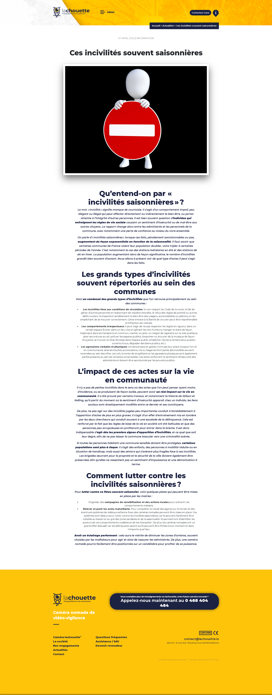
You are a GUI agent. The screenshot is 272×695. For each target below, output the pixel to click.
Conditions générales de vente (173, 660)
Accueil (156, 25)
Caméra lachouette (67, 637)
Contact (58, 654)
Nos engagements (66, 645)
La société (60, 641)
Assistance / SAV (107, 641)
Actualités (168, 25)
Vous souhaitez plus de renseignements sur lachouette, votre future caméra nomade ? (164, 601)
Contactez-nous (200, 12)
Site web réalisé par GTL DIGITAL (204, 660)
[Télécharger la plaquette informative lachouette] (216, 13)
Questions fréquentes (111, 637)
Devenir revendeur (109, 645)
